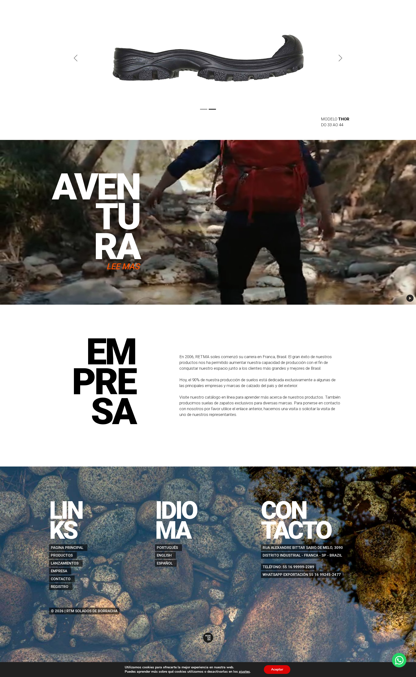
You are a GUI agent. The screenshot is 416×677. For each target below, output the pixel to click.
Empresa (59, 571)
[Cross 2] (212, 109)
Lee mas (123, 266)
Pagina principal (67, 548)
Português (167, 548)
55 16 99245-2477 (325, 574)
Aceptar (277, 669)
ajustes (244, 672)
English (164, 555)
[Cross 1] (203, 109)
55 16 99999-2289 (298, 567)
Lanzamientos (64, 563)
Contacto (61, 579)
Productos (62, 555)
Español (165, 563)
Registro (59, 587)
